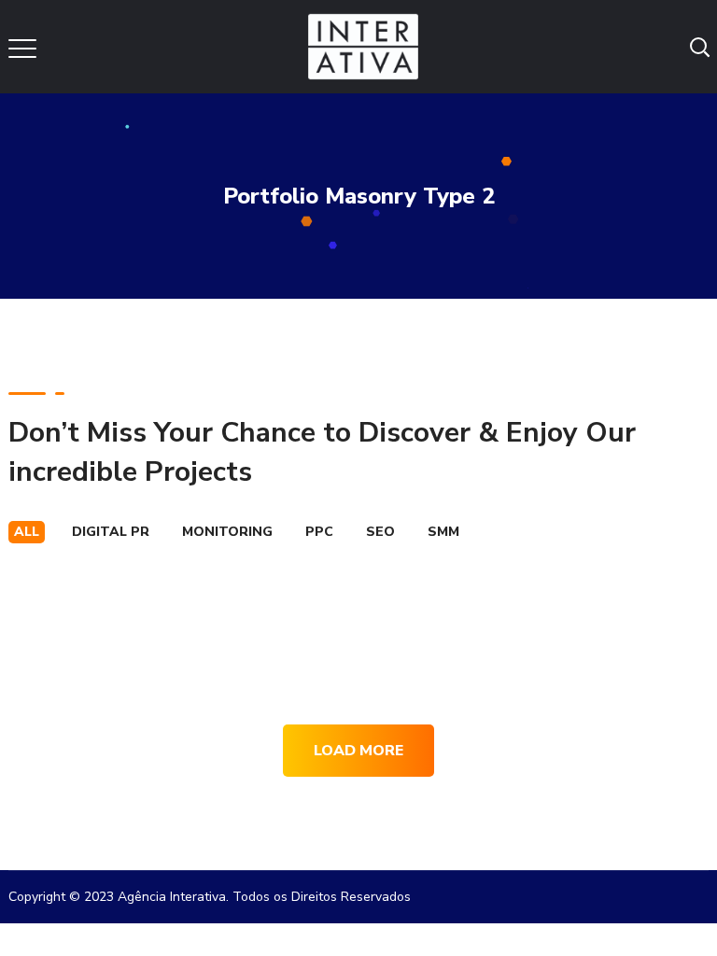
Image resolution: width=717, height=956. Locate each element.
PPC (319, 532)
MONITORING (227, 532)
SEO (380, 532)
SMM (443, 532)
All (26, 532)
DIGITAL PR (110, 532)
